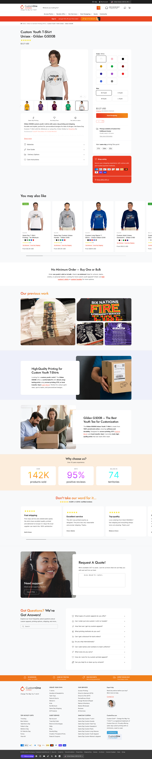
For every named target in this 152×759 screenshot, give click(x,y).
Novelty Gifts (60, 14)
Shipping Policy (88, 752)
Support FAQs (31, 592)
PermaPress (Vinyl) (84, 698)
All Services (82, 711)
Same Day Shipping (55, 708)
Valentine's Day (25, 724)
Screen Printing (83, 690)
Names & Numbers (84, 703)
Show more (28, 138)
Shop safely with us (103, 179)
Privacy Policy (79, 752)
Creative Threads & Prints (57, 734)
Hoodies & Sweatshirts (56, 693)
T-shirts (51, 690)
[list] (76, 475)
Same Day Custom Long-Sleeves (88, 731)
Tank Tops (52, 696)
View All (23, 736)
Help (95, 2)
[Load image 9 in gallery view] (40, 106)
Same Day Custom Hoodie (86, 721)
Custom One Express (30, 752)
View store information (106, 136)
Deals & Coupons (54, 736)
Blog (50, 729)
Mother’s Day (25, 729)
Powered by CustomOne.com (42, 752)
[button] (129, 8)
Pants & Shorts (54, 698)
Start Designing (85, 14)
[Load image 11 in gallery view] (68, 106)
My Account (104, 2)
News (118, 752)
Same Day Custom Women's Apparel (89, 736)
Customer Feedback (111, 752)
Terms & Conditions (69, 752)
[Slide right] (84, 96)
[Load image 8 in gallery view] (27, 106)
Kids (50, 703)
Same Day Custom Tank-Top (87, 724)
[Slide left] (81, 96)
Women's (52, 701)
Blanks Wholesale (83, 706)
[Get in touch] (125, 8)
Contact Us (110, 696)
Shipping (98, 111)
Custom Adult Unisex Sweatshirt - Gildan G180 (126, 236)
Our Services (72, 14)
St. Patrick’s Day (26, 731)
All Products (53, 711)
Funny (22, 734)
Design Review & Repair (85, 701)
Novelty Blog (53, 731)
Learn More (45, 385)
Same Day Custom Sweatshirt (87, 726)
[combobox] (71, 8)
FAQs (51, 726)
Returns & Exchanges (56, 724)
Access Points (48, 14)
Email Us (72, 129)
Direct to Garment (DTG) (85, 693)
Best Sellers (24, 721)
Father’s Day (24, 726)
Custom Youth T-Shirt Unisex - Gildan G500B (60, 23)
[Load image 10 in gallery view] (54, 106)
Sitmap (123, 752)
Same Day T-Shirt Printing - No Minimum (31, 236)
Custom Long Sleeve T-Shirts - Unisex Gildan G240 (95, 236)
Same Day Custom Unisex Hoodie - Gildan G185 (63, 236)
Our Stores (101, 752)
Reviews (80, 708)
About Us (54, 752)
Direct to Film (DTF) (84, 696)
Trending (23, 718)
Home (24, 23)
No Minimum (53, 706)
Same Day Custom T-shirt (86, 718)
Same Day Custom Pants (85, 729)
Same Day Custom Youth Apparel (88, 734)
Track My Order (54, 721)
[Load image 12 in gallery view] (81, 106)
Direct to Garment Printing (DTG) (36, 23)
